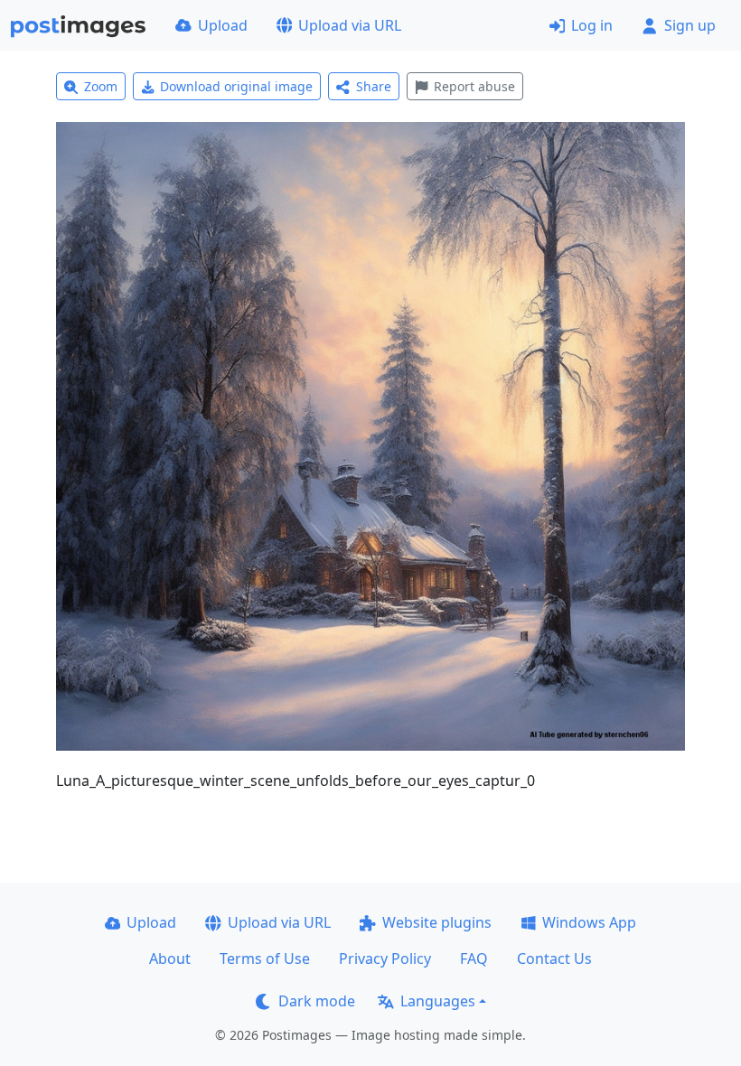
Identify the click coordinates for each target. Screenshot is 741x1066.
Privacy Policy (385, 958)
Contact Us (554, 958)
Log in (592, 25)
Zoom (100, 86)
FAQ (474, 958)
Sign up (690, 25)
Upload (223, 25)
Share (373, 86)
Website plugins (437, 922)
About (170, 958)
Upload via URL (349, 25)
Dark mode (316, 1001)
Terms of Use (265, 958)
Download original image (236, 86)
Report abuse (474, 86)
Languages (437, 1001)
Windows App (589, 922)
